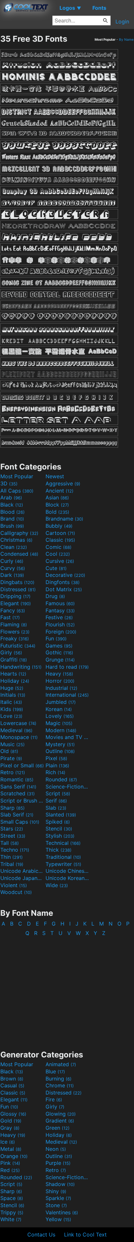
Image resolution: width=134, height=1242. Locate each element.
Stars (11, 828)
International (67, 694)
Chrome (60, 1085)
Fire (54, 1099)
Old (9, 751)
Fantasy (60, 610)
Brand (12, 518)
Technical (63, 843)
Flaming (13, 624)
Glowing (61, 1113)
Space (11, 1198)
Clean (13, 547)
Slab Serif (17, 814)
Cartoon (60, 533)
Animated (61, 1064)
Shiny (56, 1191)
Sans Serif (18, 786)
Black (11, 504)
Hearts (13, 673)
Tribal (11, 864)
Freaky (14, 638)
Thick (59, 849)
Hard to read (67, 666)
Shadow (60, 1184)
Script (58, 793)
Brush (12, 526)
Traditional (63, 857)
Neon (56, 1149)
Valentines (62, 1212)
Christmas (16, 540)
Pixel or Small (22, 765)
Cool (58, 554)
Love (11, 716)
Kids (11, 709)
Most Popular (16, 476)
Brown (11, 1078)
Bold (57, 512)
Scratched (17, 793)
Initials (12, 694)
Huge (11, 688)
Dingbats (17, 582)
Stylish (60, 835)
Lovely (60, 716)
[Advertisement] (67, 990)
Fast (10, 617)
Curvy (12, 568)
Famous (60, 603)
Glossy (13, 1113)
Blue (55, 1071)
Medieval (16, 730)
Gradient (60, 1120)
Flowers (15, 631)
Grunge (60, 659)
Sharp (12, 807)
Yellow (58, 1219)
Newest (55, 476)
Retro (12, 772)
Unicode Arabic (22, 871)
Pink (10, 1163)
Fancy (12, 610)
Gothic (59, 652)
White (10, 1219)
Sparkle (58, 1198)
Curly (11, 561)
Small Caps (19, 821)
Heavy (59, 673)
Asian (57, 497)
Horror (60, 680)
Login (122, 21)
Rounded (61, 779)
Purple (58, 1163)
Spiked (58, 821)
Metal (10, 1149)
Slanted (61, 814)
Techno (14, 849)
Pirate (11, 758)
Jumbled (61, 702)
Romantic (17, 779)
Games (59, 645)
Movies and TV (67, 737)
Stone (56, 1205)
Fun (56, 638)
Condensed (19, 554)
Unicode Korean (67, 878)
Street (12, 835)
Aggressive (63, 483)
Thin (11, 857)
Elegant (15, 603)
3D (9, 483)
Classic (60, 540)
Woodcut (16, 892)
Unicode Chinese (67, 871)
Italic (11, 702)
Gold (10, 1120)
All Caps (17, 490)
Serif (56, 800)
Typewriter (63, 864)
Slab (56, 807)
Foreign (61, 631)
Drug (55, 596)
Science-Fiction (67, 786)
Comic (59, 547)
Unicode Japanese (22, 878)
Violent (13, 885)
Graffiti (13, 659)
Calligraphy (19, 533)
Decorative (65, 575)
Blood (12, 512)
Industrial (61, 688)
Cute (56, 568)
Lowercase (18, 723)
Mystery (60, 744)
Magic (59, 723)
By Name (126, 39)
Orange (14, 1156)
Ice (7, 1141)
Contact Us (41, 1234)
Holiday (14, 680)
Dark (12, 575)
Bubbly (59, 526)
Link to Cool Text (85, 1234)
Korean (59, 709)
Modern (61, 730)
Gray (10, 1127)
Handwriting (21, 666)
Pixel (56, 758)
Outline (60, 751)
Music (12, 744)
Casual (12, 1085)
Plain (57, 765)
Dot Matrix (64, 589)
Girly (11, 652)
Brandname (64, 518)
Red (10, 1170)
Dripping (15, 596)
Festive (59, 617)
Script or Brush (22, 800)
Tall (9, 843)
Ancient (60, 490)
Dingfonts (63, 582)
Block (57, 504)
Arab (11, 497)
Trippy (11, 1212)
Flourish (60, 624)
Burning (59, 1078)
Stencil (59, 828)
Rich (55, 772)
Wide (57, 885)
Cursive (60, 561)
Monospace (19, 737)
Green (58, 1127)
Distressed (18, 589)
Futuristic (17, 645)
